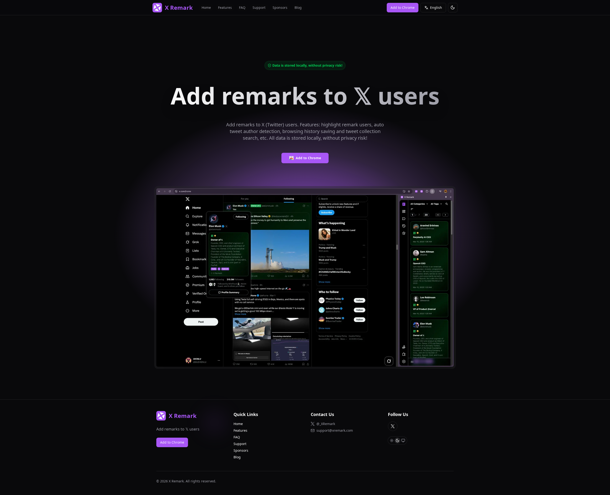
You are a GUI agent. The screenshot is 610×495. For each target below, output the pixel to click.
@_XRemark (325, 423)
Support (259, 7)
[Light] (392, 440)
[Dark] (397, 440)
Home (206, 7)
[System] (403, 440)
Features (225, 7)
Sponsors (280, 7)
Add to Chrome (308, 158)
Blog (298, 7)
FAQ (242, 7)
